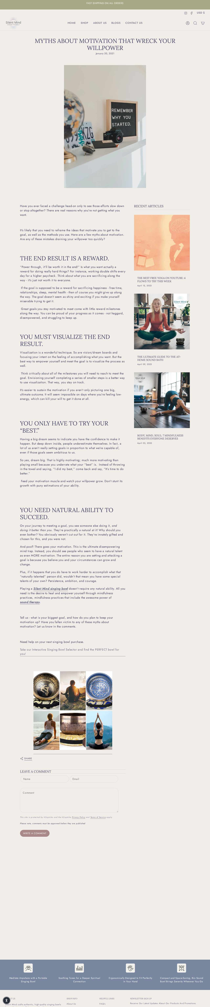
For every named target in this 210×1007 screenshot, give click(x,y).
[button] (84, 23)
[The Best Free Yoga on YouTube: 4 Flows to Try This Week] (162, 243)
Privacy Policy (78, 817)
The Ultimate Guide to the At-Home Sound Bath (159, 358)
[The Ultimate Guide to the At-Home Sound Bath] (162, 321)
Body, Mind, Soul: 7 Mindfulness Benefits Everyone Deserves (160, 437)
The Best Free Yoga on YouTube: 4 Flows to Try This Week (161, 279)
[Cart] (203, 23)
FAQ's (102, 1003)
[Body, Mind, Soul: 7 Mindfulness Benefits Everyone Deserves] (162, 400)
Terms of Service (98, 817)
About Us (71, 1003)
